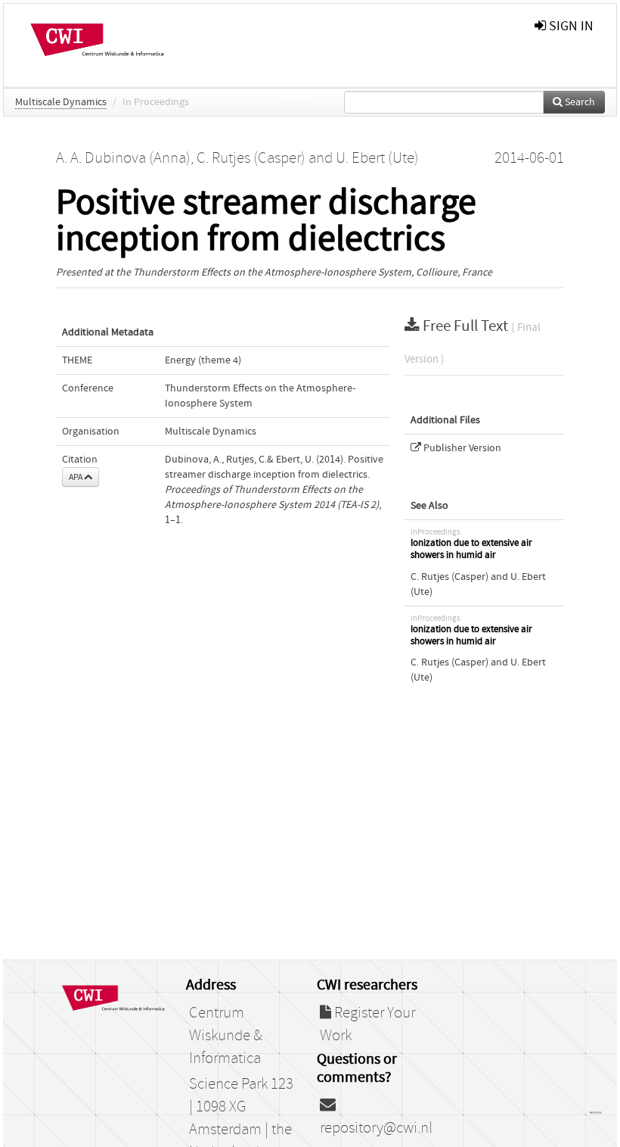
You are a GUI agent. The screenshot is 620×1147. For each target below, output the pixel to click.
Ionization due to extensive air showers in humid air (471, 549)
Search (579, 102)
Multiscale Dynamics (61, 102)
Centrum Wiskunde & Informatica (225, 1036)
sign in (570, 26)
